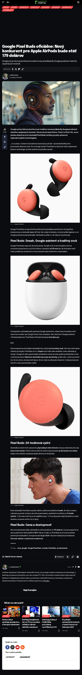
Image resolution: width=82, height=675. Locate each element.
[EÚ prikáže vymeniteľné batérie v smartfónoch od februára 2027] (71, 611)
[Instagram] (12, 647)
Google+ (46, 581)
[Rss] (22, 647)
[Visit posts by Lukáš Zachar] (5, 76)
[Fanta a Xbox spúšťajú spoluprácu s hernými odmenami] (11, 611)
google (24, 548)
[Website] (73, 567)
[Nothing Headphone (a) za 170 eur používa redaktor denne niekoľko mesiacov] (31, 611)
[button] (4, 2)
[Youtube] (17, 647)
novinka (45, 548)
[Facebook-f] (7, 647)
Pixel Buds (52, 548)
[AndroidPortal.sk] (41, 2)
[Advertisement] (41, 28)
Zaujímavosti (67, 7)
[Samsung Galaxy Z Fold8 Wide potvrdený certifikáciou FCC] (51, 611)
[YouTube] (78, 567)
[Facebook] (76, 567)
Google (6, 7)
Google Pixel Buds (34, 548)
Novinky (14, 7)
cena (19, 548)
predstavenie (62, 548)
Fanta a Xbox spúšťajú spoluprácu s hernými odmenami (10, 622)
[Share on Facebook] (12, 69)
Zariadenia (45, 7)
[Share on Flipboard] (19, 69)
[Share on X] (15, 69)
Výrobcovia (24, 7)
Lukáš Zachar (13, 75)
